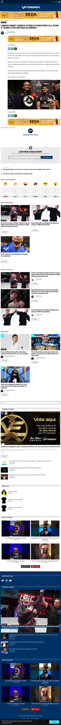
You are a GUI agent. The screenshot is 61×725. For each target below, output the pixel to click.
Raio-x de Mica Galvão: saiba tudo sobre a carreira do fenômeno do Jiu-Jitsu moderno (14, 353)
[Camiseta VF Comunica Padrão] (4, 500)
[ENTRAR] (59, 1)
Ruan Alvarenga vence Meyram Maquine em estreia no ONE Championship (45, 224)
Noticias (4, 220)
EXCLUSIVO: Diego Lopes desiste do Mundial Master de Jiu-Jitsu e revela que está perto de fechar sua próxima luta (44, 291)
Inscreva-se (36, 566)
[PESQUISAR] (57, 1)
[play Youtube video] (34, 94)
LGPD (10, 723)
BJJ (3, 127)
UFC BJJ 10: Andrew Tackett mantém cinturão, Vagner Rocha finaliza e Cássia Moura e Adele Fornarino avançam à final (15, 225)
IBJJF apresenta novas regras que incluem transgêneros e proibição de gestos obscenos (30, 461)
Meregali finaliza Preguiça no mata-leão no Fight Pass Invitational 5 (25, 468)
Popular (2, 413)
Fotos (32, 718)
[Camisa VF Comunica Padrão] (4, 508)
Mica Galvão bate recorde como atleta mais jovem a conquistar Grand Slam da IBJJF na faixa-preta (45, 353)
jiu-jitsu (12, 127)
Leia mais (4, 232)
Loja (28, 718)
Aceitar (54, 722)
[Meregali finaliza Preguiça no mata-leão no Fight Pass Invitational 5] (4, 470)
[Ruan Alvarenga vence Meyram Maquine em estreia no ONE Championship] (45, 213)
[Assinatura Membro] (4, 492)
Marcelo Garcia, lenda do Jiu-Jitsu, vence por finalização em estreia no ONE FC (27, 475)
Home (24, 718)
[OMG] (6, 368)
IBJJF (6, 127)
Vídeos (36, 718)
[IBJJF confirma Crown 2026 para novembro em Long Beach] (15, 244)
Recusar (43, 722)
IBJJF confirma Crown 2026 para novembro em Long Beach (14, 255)
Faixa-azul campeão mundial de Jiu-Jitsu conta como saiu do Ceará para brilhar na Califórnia (14, 386)
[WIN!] (6, 413)
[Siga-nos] (54, 1)
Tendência (2, 335)
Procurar (58, 403)
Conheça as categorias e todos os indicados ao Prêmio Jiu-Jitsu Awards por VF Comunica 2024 (30, 447)
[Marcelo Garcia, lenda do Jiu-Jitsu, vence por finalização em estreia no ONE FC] (4, 477)
